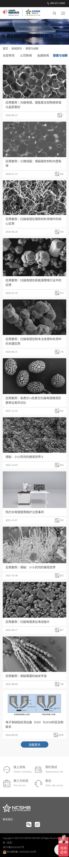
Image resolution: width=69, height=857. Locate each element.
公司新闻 (26, 55)
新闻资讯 (17, 48)
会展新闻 (43, 55)
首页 (5, 48)
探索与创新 (60, 55)
